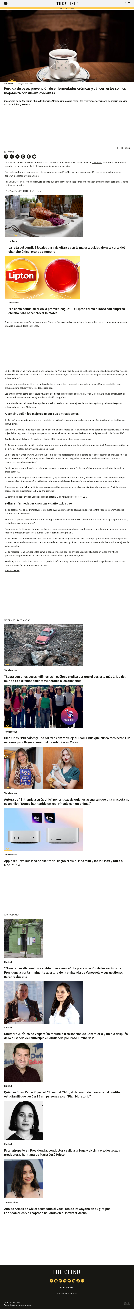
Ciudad (8, 962)
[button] (6, 156)
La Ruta (12, 241)
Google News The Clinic (82, 1280)
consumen (97, 162)
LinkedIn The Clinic (73, 1280)
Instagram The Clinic (60, 1280)
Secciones (129, 3)
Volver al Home (12, 570)
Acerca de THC (67, 1287)
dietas (74, 370)
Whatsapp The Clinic (64, 1280)
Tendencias (9, 84)
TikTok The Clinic (78, 1280)
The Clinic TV (69, 1280)
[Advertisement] (67, 348)
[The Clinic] (8, 3)
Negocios (13, 302)
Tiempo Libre (11, 1202)
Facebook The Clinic (56, 1280)
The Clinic (125, 148)
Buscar (125, 3)
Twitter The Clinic (51, 1280)
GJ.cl (126, 1304)
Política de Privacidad (67, 1293)
